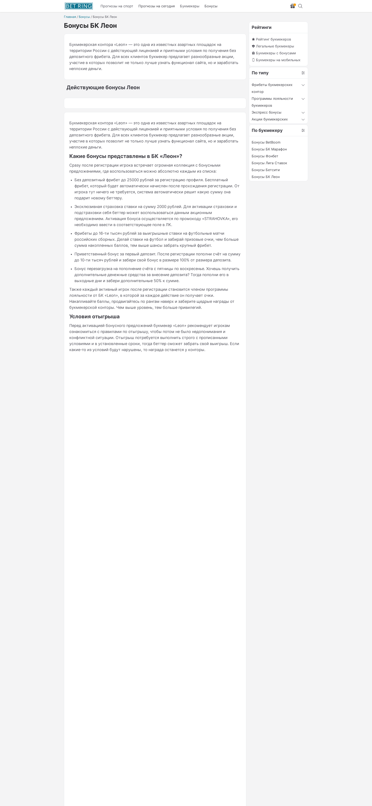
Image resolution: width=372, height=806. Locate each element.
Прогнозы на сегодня (156, 6)
